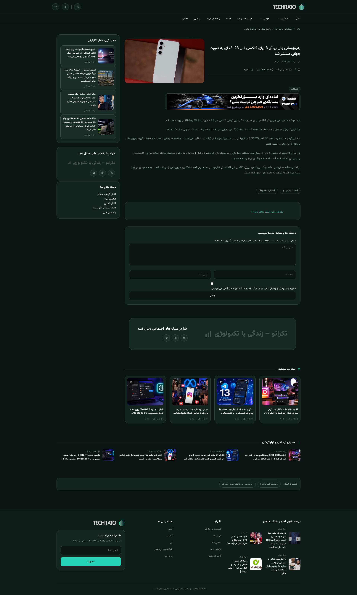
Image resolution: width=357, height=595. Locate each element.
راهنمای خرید (213, 19)
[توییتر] (184, 338)
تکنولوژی (285, 19)
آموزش (169, 536)
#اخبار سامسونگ (267, 190)
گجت (228, 19)
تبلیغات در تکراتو (213, 529)
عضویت (91, 561)
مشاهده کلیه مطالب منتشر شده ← (267, 212)
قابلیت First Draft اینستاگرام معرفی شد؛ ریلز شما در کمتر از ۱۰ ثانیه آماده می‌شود (281, 413)
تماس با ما (216, 543)
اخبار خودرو (110, 203)
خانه (298, 29)
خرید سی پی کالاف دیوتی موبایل (237, 484)
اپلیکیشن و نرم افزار (283, 29)
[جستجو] (55, 6)
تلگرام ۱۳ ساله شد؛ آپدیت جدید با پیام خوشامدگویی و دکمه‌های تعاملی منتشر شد (236, 413)
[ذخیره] (266, 382)
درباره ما (217, 536)
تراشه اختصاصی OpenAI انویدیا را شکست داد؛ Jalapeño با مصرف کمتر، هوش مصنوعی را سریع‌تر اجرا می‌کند (79, 124)
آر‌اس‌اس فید (214, 556)
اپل (171, 543)
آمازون (170, 529)
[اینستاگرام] (175, 338)
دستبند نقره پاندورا (269, 484)
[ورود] (77, 6)
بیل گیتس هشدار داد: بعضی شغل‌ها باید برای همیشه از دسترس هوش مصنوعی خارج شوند (81, 99)
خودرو (266, 19)
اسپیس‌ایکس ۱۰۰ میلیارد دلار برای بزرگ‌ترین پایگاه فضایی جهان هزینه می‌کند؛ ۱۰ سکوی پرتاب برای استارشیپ (80, 75)
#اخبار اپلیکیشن (290, 190)
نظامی (185, 19)
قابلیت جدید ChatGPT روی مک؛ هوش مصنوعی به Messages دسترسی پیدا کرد (146, 413)
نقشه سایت (215, 549)
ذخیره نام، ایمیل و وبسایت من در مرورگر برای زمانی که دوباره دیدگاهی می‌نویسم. (254, 289)
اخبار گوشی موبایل (106, 194)
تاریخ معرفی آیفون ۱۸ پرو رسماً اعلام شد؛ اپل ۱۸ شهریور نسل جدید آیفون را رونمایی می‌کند (81, 53)
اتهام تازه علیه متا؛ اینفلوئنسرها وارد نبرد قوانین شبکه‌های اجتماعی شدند (190, 413)
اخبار (298, 19)
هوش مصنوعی (245, 19)
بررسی (197, 19)
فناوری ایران (110, 199)
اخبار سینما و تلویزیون (104, 208)
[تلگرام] (166, 338)
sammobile (265, 130)
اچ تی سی (168, 556)
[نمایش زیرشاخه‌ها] (278, 19)
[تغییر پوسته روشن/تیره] (65, 6)
